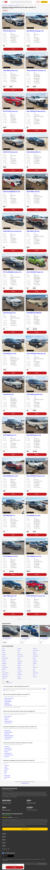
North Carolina (36, 650)
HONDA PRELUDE (8, 704)
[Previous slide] (4, 21)
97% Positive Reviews (6, 815)
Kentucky (19, 665)
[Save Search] (47, 11)
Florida (3, 652)
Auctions (4, 839)
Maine (34, 671)
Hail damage (7, 733)
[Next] (31, 619)
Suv (5, 773)
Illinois (19, 650)
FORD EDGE (6, 703)
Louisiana (35, 659)
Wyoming (19, 678)
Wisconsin (35, 667)
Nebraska (4, 669)
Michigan (4, 661)
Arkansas (4, 665)
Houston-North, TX (8, 753)
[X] (6, 849)
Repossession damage (8, 735)
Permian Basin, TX (8, 749)
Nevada (19, 669)
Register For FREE (25, 828)
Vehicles (3, 836)
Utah (34, 669)
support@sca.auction (20, 859)
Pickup (5, 770)
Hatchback (6, 768)
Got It (14, 867)
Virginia (3, 656)
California (19, 648)
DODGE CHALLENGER (8, 698)
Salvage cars (11, 5)
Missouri (19, 667)
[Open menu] (2, 1)
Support (3, 845)
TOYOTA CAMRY (7, 699)
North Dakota (4, 676)
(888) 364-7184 (12, 859)
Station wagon (7, 775)
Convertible (6, 765)
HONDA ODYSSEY (8, 701)
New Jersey (20, 654)
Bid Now (13, 49)
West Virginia (4, 667)
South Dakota (35, 672)
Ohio (18, 652)
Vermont (4, 678)
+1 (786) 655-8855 (5, 859)
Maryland (4, 654)
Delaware (35, 676)
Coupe (5, 767)
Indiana (34, 652)
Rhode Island (4, 674)
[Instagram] (3, 849)
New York (35, 648)
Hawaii (3, 671)
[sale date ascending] (44, 11)
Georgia (3, 650)
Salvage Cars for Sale (6, 802)
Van (5, 778)
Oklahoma (35, 654)
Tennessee (4, 659)
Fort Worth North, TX (8, 721)
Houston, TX (6, 756)
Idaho (34, 674)
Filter (5, 10)
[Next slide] (22, 21)
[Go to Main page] (5, 2)
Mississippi (4, 663)
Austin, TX (6, 751)
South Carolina (20, 656)
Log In (38, 1)
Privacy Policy (40, 863)
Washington (20, 661)
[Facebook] (5, 849)
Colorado (19, 663)
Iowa (34, 665)
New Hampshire (5, 672)
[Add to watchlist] (23, 14)
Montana (19, 672)
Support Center (24, 783)
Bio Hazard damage (8, 732)
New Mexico (20, 674)
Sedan (5, 772)
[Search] (31, 2)
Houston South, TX (8, 722)
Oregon (19, 659)
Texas (3, 648)
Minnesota (35, 661)
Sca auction (4, 5)
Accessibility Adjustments (10, 853)
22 (29, 619)
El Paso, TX (6, 717)
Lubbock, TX (6, 746)
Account (3, 842)
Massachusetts (5, 657)
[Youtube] (8, 849)
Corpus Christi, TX (8, 716)
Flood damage (7, 730)
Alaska (19, 676)
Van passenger (7, 777)
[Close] (22, 865)
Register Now (44, 1)
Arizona (19, 657)
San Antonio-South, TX (8, 754)
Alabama (35, 663)
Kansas (34, 657)
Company (4, 833)
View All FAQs (9, 682)
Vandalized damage (8, 737)
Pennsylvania (35, 656)
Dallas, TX (6, 719)
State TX (17, 5)
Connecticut (20, 671)
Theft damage (7, 738)
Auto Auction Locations (31, 802)
